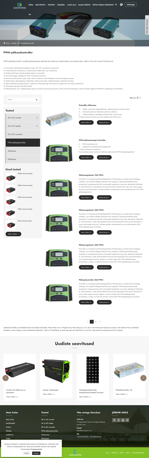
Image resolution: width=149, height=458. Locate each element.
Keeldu (27, 453)
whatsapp (131, 4)
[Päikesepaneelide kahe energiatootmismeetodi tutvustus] (56, 370)
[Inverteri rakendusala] (20, 370)
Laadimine (9, 435)
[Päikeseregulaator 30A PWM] (59, 259)
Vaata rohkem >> (86, 122)
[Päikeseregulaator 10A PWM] (59, 189)
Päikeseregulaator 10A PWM (91, 175)
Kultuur (8, 427)
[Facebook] (114, 420)
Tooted (51, 5)
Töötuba (8, 431)
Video (8, 438)
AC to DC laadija (14, 126)
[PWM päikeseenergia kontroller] (59, 154)
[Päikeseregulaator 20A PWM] (59, 224)
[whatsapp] (127, 420)
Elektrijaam (12, 159)
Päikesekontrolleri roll (87, 390)
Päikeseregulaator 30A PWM (91, 245)
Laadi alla (71, 5)
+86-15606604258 (95, 437)
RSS (121, 453)
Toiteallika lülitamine (87, 105)
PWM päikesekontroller (26, 43)
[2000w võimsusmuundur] (11, 189)
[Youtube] (123, 420)
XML (127, 453)
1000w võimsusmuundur (25, 209)
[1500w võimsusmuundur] (11, 201)
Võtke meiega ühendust (103, 5)
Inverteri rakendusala (14, 390)
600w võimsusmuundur (25, 221)
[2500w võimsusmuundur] (11, 177)
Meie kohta (40, 5)
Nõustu (36, 453)
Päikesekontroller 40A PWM (91, 280)
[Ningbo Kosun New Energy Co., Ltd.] (19, 6)
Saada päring (84, 5)
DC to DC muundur (15, 134)
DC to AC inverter (14, 117)
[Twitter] (119, 420)
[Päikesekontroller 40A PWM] (59, 294)
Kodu (31, 5)
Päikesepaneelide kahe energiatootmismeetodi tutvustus (55, 391)
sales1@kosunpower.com (84, 431)
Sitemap (114, 453)
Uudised (60, 5)
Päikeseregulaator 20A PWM (91, 210)
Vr (30, 14)
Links (107, 453)
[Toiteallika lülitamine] (59, 119)
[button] (6, 378)
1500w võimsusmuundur (25, 197)
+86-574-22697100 (82, 437)
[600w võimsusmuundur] (11, 225)
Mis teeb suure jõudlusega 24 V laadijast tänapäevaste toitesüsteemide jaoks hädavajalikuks (128, 391)
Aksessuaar (12, 151)
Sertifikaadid (10, 423)
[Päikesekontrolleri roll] (93, 370)
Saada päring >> (104, 122)
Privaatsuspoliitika (138, 453)
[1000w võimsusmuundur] (11, 213)
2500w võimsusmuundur (25, 173)
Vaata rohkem (13, 234)
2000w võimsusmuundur (25, 185)
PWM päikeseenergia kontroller (92, 140)
